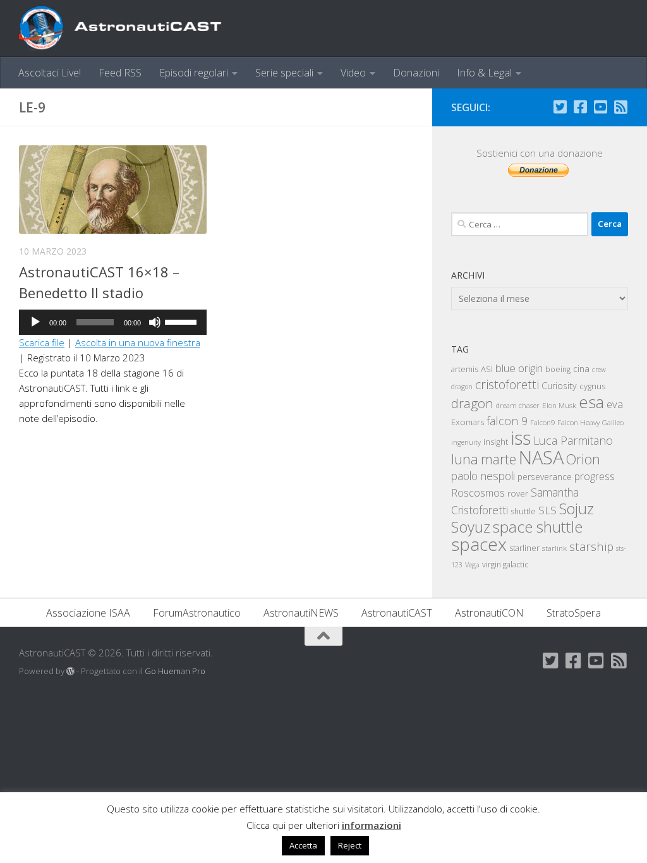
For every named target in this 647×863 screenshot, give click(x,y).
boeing (558, 369)
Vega (472, 564)
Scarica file (41, 342)
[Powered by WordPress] (70, 671)
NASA (541, 457)
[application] (113, 322)
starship (591, 546)
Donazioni (416, 73)
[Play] (35, 322)
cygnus (592, 386)
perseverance (544, 477)
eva (615, 404)
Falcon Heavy (578, 422)
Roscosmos (478, 492)
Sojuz (576, 508)
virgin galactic (505, 564)
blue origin (519, 368)
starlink (554, 548)
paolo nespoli (483, 475)
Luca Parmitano (573, 440)
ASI (487, 369)
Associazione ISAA (88, 613)
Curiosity (559, 386)
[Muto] (154, 322)
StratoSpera (574, 613)
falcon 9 (507, 420)
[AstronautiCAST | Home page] (131, 28)
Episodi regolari (193, 73)
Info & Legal (484, 73)
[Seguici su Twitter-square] (559, 106)
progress (594, 476)
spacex (479, 544)
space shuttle (538, 526)
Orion (583, 459)
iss (521, 437)
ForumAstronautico (197, 613)
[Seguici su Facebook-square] (580, 106)
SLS (547, 510)
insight (495, 441)
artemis (464, 369)
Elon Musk (559, 405)
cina (581, 369)
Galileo (613, 422)
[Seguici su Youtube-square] (600, 106)
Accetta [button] (303, 845)
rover (517, 493)
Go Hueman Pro (175, 671)
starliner (524, 547)
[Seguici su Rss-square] (620, 106)
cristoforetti (507, 384)
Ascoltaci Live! (49, 73)
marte (498, 459)
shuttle (523, 511)
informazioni (371, 825)
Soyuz (470, 527)
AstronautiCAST (396, 613)
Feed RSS (120, 73)
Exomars (467, 422)
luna (464, 458)
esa (591, 401)
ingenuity (466, 442)
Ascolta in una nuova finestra (137, 342)
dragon (472, 403)
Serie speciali (284, 73)
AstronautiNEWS (301, 613)
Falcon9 (542, 422)
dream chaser (518, 405)
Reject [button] (349, 845)
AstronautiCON (489, 613)
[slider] (182, 321)
